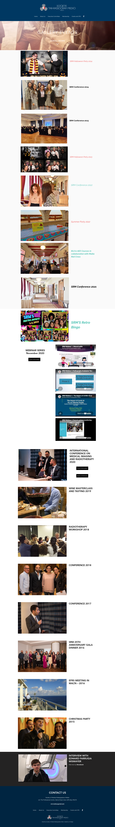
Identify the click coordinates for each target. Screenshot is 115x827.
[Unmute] (23, 780)
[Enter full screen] (65, 780)
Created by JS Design (68, 821)
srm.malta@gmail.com (57, 804)
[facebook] (84, 16)
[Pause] (20, 780)
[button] (44, 64)
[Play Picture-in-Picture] (62, 780)
